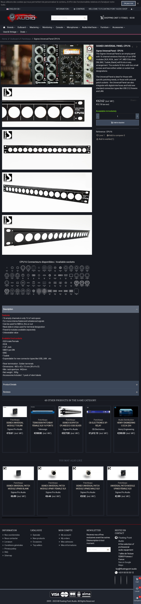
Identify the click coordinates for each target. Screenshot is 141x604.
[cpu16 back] (47, 253)
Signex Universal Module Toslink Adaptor (14, 426)
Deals (22, 32)
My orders (65, 538)
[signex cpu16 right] (47, 125)
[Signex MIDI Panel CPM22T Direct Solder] (132, 47)
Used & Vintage (9, 32)
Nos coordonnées (12, 535)
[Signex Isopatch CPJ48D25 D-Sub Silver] (70, 411)
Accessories (117, 27)
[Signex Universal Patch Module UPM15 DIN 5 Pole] (88, 473)
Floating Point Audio (125, 539)
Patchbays (15, 420)
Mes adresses (67, 542)
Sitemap (8, 555)
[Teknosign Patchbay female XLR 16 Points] (43, 411)
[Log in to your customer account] (132, 9)
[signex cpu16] (47, 168)
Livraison (8, 542)
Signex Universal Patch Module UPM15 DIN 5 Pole (89, 487)
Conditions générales (14, 545)
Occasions (37, 542)
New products (39, 538)
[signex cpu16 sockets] (47, 296)
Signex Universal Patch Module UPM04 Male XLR (19, 487)
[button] (70, 309)
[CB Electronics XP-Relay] (98, 411)
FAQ (6, 552)
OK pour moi (128, 3)
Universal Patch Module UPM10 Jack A (54, 487)
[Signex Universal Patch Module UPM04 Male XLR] (19, 473)
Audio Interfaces (89, 27)
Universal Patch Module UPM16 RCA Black (123, 487)
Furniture (105, 27)
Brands (10, 27)
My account (66, 535)
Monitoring (47, 27)
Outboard (21, 27)
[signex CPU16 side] (47, 211)
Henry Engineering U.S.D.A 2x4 (126, 424)
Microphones (72, 27)
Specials (36, 535)
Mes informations (68, 545)
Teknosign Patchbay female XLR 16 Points (42, 424)
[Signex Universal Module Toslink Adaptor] (15, 411)
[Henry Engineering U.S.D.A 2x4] (126, 411)
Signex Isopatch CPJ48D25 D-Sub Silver (70, 424)
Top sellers (37, 545)
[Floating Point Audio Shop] (22, 17)
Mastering (34, 27)
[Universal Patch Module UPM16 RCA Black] (123, 473)
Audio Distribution (126, 420)
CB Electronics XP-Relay (98, 424)
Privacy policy (10, 549)
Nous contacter (11, 538)
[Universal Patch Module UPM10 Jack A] (53, 473)
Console (59, 27)
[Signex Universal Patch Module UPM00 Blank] (137, 47)
